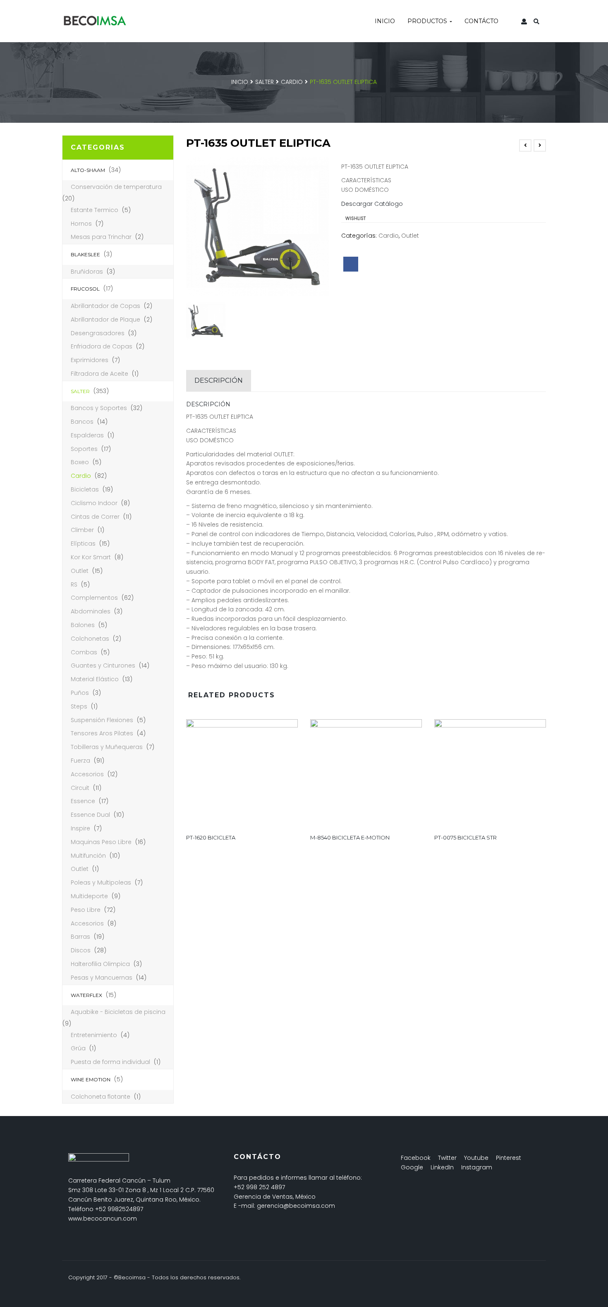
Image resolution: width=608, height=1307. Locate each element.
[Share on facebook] (350, 264)
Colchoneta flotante (100, 1096)
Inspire (80, 828)
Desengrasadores (97, 333)
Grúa (78, 1048)
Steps (79, 706)
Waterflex (86, 995)
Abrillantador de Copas (105, 306)
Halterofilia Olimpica (100, 964)
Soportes (84, 449)
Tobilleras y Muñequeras (107, 747)
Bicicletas (85, 489)
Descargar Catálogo (372, 204)
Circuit (80, 788)
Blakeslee (85, 254)
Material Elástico (95, 679)
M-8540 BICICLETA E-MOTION (350, 837)
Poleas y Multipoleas (101, 882)
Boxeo (80, 462)
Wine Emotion (90, 1079)
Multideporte (89, 896)
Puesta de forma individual (110, 1062)
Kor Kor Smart (91, 557)
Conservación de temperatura (116, 187)
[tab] (218, 380)
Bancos (82, 421)
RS (74, 584)
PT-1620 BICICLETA (210, 837)
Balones (83, 625)
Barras (80, 937)
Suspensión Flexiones (102, 720)
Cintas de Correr (95, 517)
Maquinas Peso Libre (101, 842)
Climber (82, 530)
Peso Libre (86, 910)
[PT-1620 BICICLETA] (242, 773)
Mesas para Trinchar (101, 237)
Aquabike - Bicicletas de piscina (118, 1012)
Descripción (218, 380)
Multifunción (88, 855)
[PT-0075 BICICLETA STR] (490, 773)
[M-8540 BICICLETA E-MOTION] (366, 773)
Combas (84, 652)
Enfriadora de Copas (101, 346)
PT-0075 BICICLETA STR (465, 837)
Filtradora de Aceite (99, 374)
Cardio (292, 82)
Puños (80, 693)
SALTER (264, 82)
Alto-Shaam (88, 170)
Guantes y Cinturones (103, 665)
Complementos (94, 598)
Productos (428, 21)
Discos (81, 950)
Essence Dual (90, 815)
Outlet (80, 571)
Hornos (81, 223)
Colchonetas (90, 638)
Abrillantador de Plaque (105, 319)
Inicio (385, 21)
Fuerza (80, 760)
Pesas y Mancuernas (101, 977)
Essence (83, 801)
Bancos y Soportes (99, 408)
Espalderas (87, 435)
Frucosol (85, 289)
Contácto (481, 21)
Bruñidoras (87, 271)
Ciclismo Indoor (94, 503)
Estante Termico (94, 210)
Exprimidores (89, 360)
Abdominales (90, 611)
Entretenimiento (94, 1035)
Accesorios (87, 774)
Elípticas (83, 543)
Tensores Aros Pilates (102, 733)
